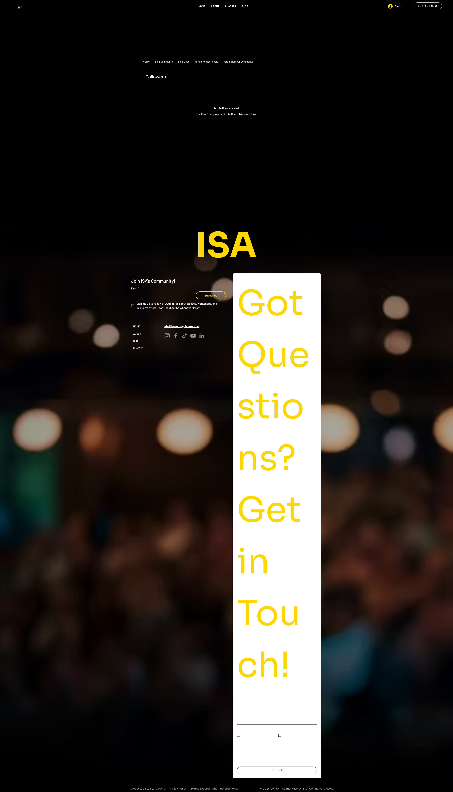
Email (135, 288)
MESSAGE (244, 743)
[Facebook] (175, 335)
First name (244, 700)
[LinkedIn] (201, 335)
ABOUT (137, 333)
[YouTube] (193, 335)
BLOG (136, 340)
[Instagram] (167, 335)
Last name (286, 700)
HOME (136, 326)
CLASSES (138, 348)
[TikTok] (184, 335)
